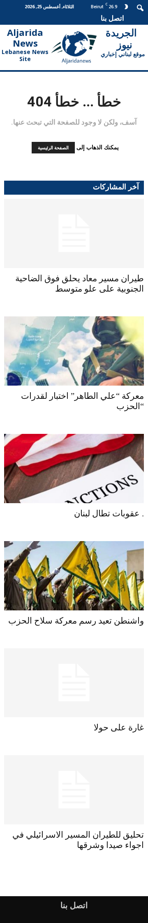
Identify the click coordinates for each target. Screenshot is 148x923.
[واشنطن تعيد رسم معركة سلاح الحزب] (74, 575)
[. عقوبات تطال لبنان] (74, 468)
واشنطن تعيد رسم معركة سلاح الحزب (76, 621)
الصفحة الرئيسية (53, 147)
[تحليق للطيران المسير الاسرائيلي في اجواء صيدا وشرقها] (74, 789)
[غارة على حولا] (74, 683)
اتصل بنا (112, 18)
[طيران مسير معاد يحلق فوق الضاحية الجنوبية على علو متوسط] (74, 233)
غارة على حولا (119, 727)
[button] (140, 7)
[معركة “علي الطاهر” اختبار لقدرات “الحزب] (74, 351)
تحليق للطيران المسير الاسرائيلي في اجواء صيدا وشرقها (78, 840)
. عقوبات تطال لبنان (109, 513)
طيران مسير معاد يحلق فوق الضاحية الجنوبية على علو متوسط (79, 283)
